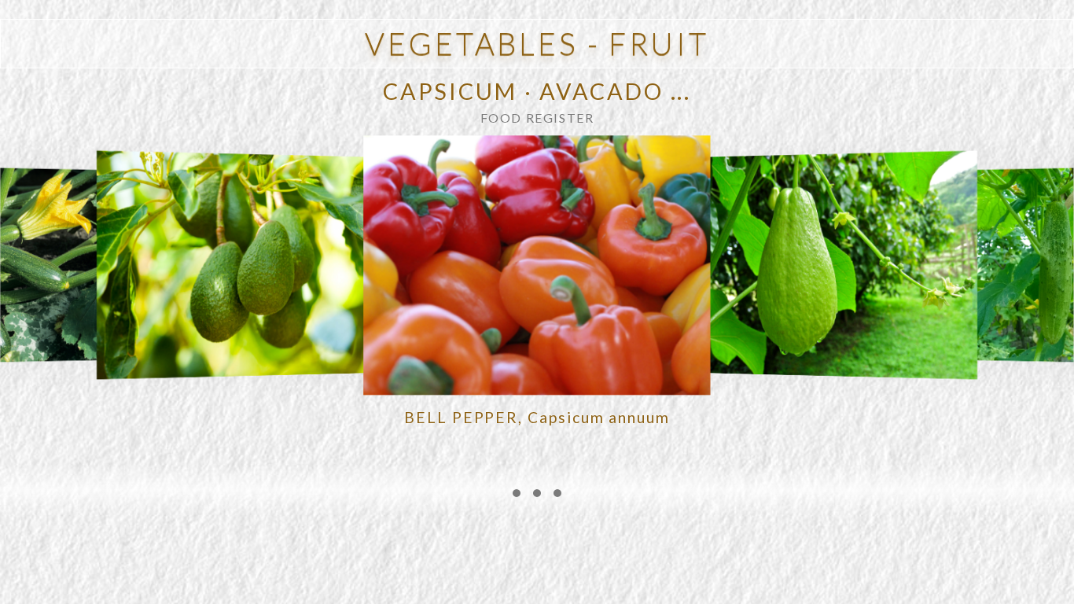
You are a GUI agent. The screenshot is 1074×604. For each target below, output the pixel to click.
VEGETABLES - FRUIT (536, 43)
